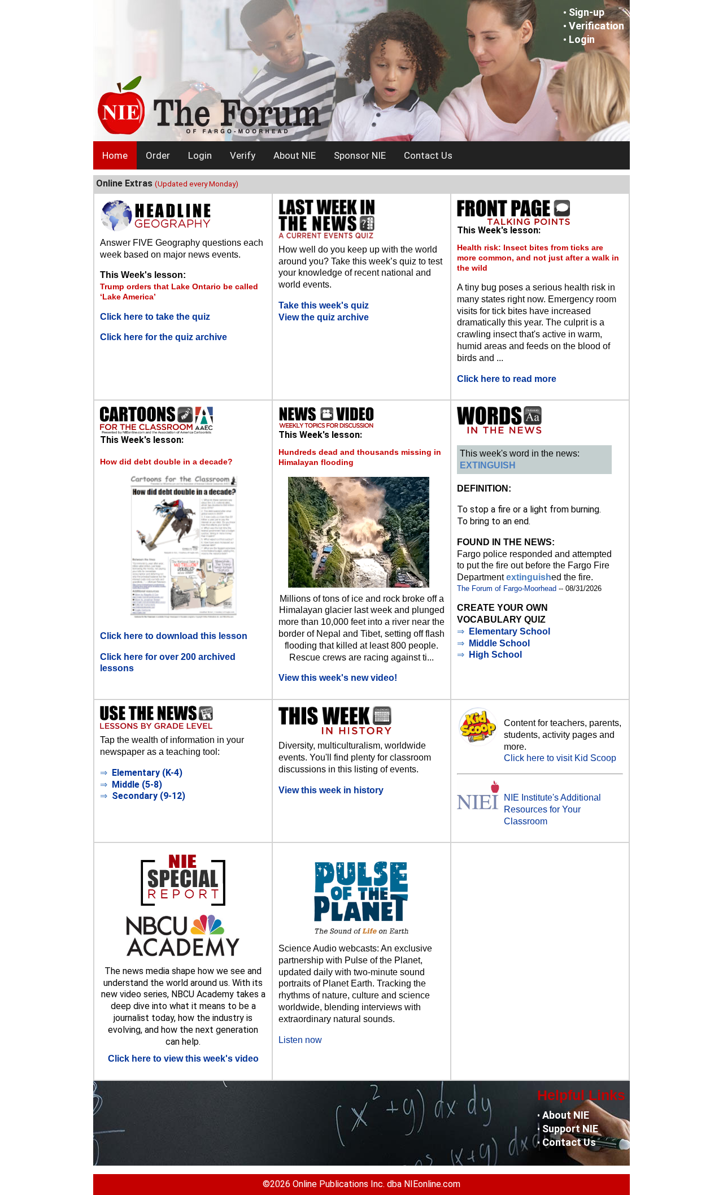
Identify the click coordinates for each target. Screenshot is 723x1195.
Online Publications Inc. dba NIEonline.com (376, 1184)
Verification (596, 26)
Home (115, 155)
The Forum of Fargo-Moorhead (506, 588)
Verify (242, 155)
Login (582, 39)
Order (158, 155)
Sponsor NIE (360, 155)
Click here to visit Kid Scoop (560, 758)
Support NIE (570, 1129)
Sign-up (586, 12)
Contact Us (428, 155)
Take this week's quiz (323, 305)
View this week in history (331, 790)
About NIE (294, 155)
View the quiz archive (323, 317)
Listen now (300, 1040)
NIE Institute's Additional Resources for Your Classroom (552, 809)
